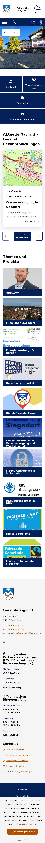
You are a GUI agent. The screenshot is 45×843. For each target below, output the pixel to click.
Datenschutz (22, 796)
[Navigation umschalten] (4, 22)
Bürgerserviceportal (15, 749)
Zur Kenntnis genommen (22, 831)
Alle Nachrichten (22, 236)
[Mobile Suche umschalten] (14, 22)
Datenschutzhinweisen (26, 824)
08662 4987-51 (15, 629)
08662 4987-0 (15, 625)
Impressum (22, 840)
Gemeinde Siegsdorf (23, 9)
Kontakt (22, 789)
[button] (39, 236)
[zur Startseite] (6, 9)
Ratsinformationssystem (17, 755)
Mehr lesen (30, 221)
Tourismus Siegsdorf (15, 766)
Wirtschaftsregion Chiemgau (19, 771)
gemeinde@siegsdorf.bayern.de (24, 633)
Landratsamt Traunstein (17, 760)
